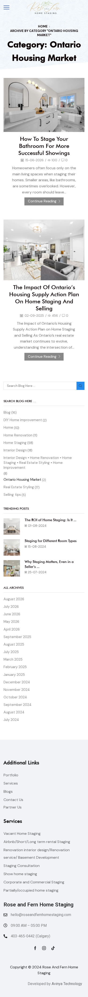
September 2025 (17, 637)
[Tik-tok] (53, 948)
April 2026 (12, 629)
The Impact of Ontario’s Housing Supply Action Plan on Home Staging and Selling (44, 298)
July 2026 (11, 606)
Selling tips (12, 494)
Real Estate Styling (19, 487)
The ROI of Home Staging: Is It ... (50, 520)
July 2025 (11, 652)
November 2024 (17, 689)
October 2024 (15, 697)
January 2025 (14, 674)
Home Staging (15, 442)
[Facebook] (35, 948)
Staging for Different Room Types (51, 541)
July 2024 (11, 719)
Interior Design (15, 450)
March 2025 (13, 659)
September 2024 (17, 704)
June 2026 (12, 614)
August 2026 (14, 599)
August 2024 (14, 712)
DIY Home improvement (23, 420)
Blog (7, 412)
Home (43, 26)
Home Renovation (18, 435)
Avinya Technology (67, 984)
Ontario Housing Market (22, 479)
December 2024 (17, 682)
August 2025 (14, 644)
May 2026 (11, 621)
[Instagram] (44, 948)
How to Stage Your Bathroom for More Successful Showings (44, 145)
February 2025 (15, 667)
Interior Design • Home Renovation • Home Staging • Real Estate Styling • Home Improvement (38, 462)
